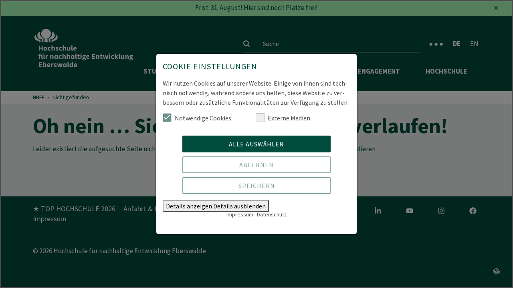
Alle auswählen (256, 144)
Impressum (239, 214)
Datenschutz (272, 214)
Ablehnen (256, 165)
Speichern (256, 186)
